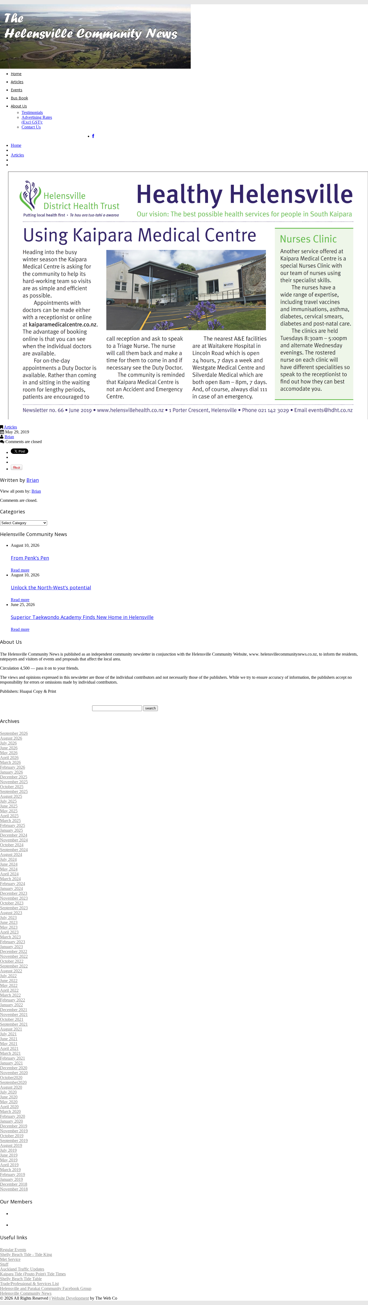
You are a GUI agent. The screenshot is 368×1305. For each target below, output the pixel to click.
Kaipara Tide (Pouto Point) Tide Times (33, 1274)
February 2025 (12, 825)
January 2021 (11, 1063)
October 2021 (11, 1019)
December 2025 (13, 777)
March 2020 (10, 1111)
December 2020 (13, 1068)
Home (16, 73)
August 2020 (11, 1087)
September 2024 (14, 849)
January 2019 (11, 1179)
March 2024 (10, 878)
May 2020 (9, 1101)
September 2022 (14, 966)
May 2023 (9, 927)
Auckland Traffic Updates (22, 1269)
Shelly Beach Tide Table (21, 1278)
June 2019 (9, 1155)
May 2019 (9, 1160)
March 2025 (10, 820)
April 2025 (9, 815)
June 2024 (9, 864)
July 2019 (8, 1150)
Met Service (10, 1259)
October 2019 (11, 1135)
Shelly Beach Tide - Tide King (26, 1254)
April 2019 (9, 1165)
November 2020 (14, 1072)
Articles (17, 81)
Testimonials (32, 112)
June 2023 (9, 922)
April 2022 (9, 990)
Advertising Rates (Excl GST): (37, 119)
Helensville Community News (25, 1293)
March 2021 (10, 1053)
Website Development (70, 1298)
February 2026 (12, 767)
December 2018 (13, 1184)
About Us (19, 106)
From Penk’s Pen (30, 558)
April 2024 (9, 874)
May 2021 (9, 1043)
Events (16, 89)
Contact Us (31, 127)
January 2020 (11, 1121)
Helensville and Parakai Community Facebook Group (45, 1288)
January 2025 (11, 830)
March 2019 (10, 1169)
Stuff (4, 1264)
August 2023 (11, 912)
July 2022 (8, 975)
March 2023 (10, 937)
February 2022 (12, 1000)
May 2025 (9, 811)
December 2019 (13, 1126)
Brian (9, 436)
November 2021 (14, 1014)
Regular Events (13, 1249)
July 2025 (8, 801)
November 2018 (14, 1189)
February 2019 (12, 1174)
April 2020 (9, 1106)
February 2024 (12, 883)
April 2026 (9, 757)
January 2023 (11, 946)
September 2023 (14, 908)
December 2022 (13, 951)
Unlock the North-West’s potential (51, 587)
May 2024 (9, 869)
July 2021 (8, 1034)
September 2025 (14, 791)
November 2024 (14, 840)
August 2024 (11, 854)
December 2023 (13, 893)
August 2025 (11, 796)
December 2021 (13, 1009)
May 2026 (9, 752)
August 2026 (11, 738)
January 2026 (11, 772)
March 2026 (10, 762)
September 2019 (14, 1140)
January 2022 (11, 1005)
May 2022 (9, 985)
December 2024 (13, 835)
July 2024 (8, 859)
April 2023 (9, 932)
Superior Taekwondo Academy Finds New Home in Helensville (82, 617)
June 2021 (9, 1038)
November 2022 (14, 956)
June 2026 (9, 748)
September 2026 (14, 733)
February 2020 (12, 1116)
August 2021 (11, 1029)
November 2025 (14, 781)
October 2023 (11, 903)
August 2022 (11, 971)
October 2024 (11, 845)
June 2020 (9, 1097)
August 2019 (11, 1145)
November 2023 (14, 898)
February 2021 (12, 1058)
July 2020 (8, 1092)
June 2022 (9, 980)
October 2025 (11, 786)
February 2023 (12, 941)
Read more (20, 570)
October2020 (11, 1077)
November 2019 (14, 1131)
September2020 (13, 1082)
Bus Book (19, 97)
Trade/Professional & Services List (29, 1283)
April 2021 (9, 1048)
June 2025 (9, 806)
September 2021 (14, 1024)
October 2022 (11, 961)
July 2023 (8, 917)
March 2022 (10, 995)
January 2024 (11, 888)
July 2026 (8, 743)
